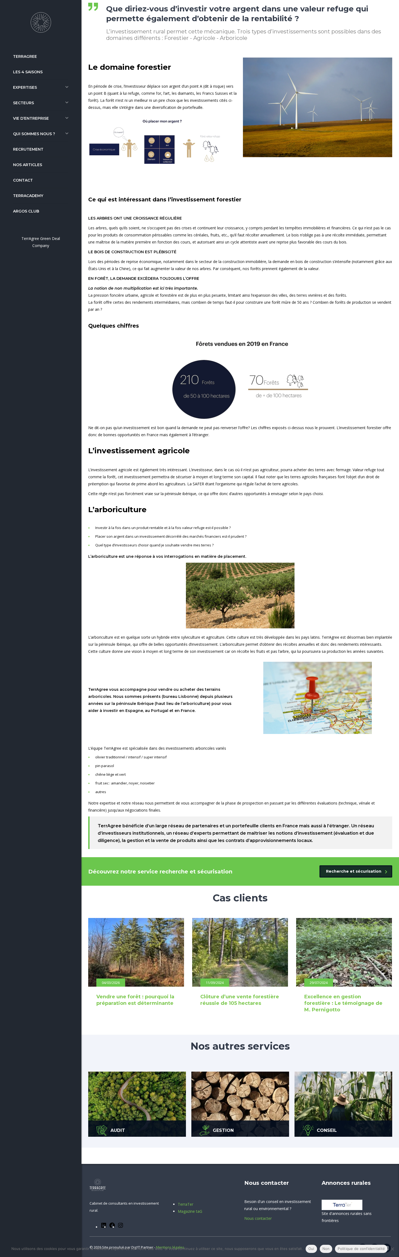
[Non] (392, 1249)
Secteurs (23, 102)
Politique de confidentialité (361, 1248)
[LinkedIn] (103, 1227)
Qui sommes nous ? (34, 133)
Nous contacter (258, 1218)
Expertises (25, 87)
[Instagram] (120, 1227)
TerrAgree (25, 56)
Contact (23, 180)
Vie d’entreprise (31, 118)
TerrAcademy (28, 195)
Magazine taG (190, 1211)
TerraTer (185, 1204)
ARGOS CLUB (26, 211)
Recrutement (28, 149)
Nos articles (27, 164)
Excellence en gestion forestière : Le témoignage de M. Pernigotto (343, 1003)
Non (326, 1248)
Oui (311, 1248)
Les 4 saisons (28, 71)
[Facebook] (112, 1227)
